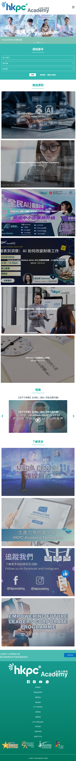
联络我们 (38, 687)
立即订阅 (70, 655)
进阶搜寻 (43, 75)
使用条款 (38, 712)
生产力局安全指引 (38, 722)
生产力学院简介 (38, 707)
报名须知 (38, 726)
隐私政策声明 (38, 692)
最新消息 (38, 697)
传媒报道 (38, 717)
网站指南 (38, 702)
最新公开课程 (51, 75)
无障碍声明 (38, 731)
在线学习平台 (38, 736)
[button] (34, 42)
